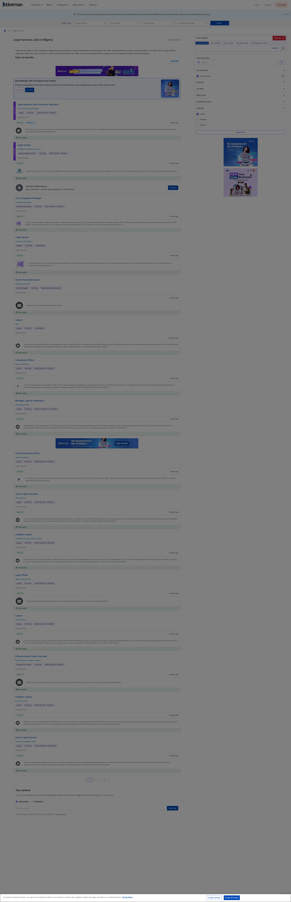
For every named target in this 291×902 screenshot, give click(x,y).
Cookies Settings (214, 898)
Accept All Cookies (232, 898)
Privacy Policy (127, 897)
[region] (145, 898)
